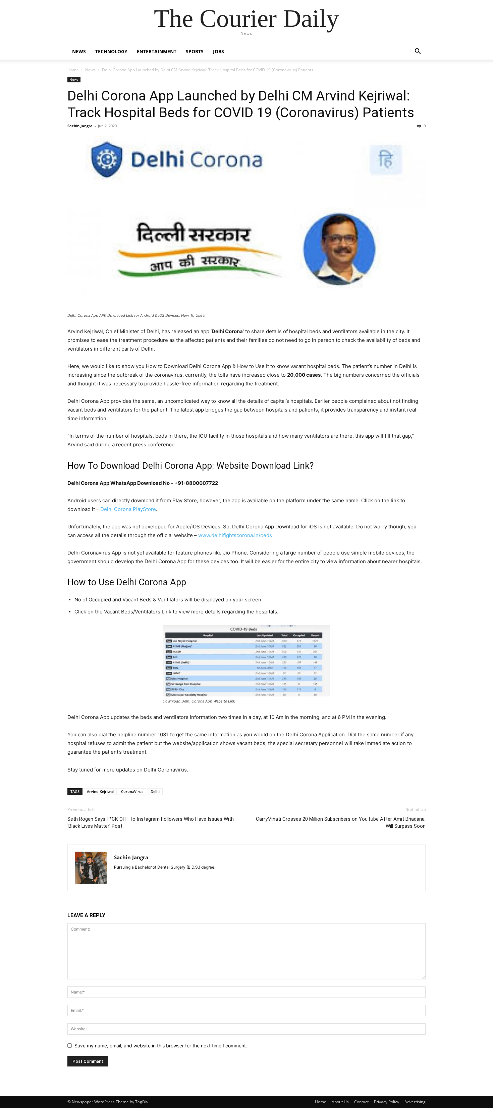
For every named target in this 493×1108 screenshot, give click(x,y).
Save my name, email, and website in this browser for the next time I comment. (160, 1045)
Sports (195, 51)
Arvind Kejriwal (100, 791)
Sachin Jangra (80, 125)
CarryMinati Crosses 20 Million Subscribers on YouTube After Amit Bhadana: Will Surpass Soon (341, 822)
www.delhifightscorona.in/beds (235, 535)
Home (73, 70)
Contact (361, 1102)
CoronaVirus (132, 791)
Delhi (155, 791)
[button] (417, 52)
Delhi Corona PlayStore (128, 509)
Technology (111, 51)
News (79, 51)
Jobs (218, 51)
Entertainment (156, 51)
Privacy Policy (386, 1102)
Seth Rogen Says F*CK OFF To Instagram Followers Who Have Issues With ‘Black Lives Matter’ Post (150, 822)
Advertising (415, 1102)
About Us (340, 1102)
